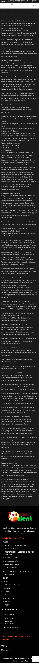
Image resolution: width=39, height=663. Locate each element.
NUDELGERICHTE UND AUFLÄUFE (15, 545)
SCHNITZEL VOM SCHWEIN (13, 585)
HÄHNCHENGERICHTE (13, 564)
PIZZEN (6, 542)
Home (3, 18)
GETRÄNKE (7, 591)
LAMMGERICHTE (11, 568)
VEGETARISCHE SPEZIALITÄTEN (17, 571)
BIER (6, 595)
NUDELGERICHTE (11, 549)
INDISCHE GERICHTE (11, 558)
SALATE (6, 581)
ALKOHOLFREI (10, 598)
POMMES (6, 588)
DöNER (5, 578)
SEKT (7, 605)
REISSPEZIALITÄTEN (12, 561)
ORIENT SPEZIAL (9, 575)
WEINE (7, 601)
